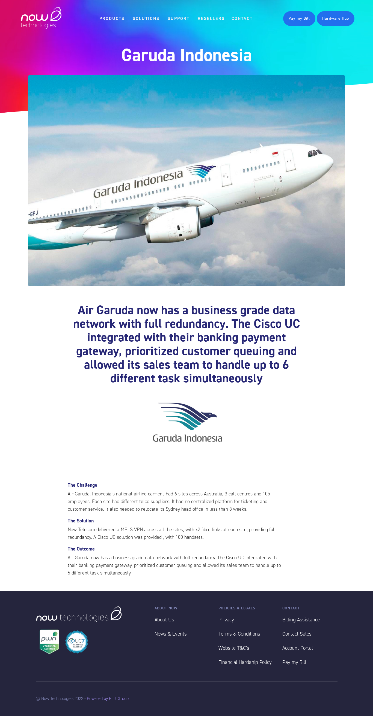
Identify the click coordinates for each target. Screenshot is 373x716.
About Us (164, 619)
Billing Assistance (301, 619)
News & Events (171, 633)
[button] (112, 18)
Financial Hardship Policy (245, 662)
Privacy (226, 619)
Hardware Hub (335, 18)
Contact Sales (297, 633)
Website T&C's (233, 648)
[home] (41, 18)
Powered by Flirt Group (108, 698)
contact (242, 18)
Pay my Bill (299, 18)
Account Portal (297, 648)
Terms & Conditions (239, 633)
